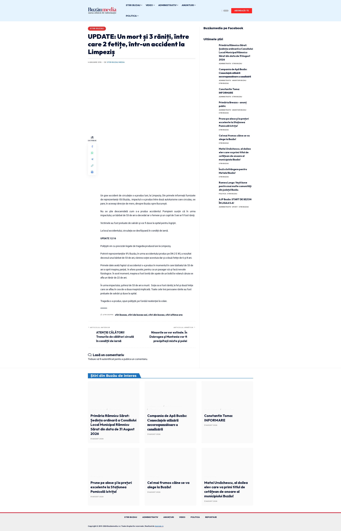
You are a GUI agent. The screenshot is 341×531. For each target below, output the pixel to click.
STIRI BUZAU (97, 28)
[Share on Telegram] (92, 159)
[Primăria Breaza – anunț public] (210, 106)
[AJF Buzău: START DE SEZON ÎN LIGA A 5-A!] (210, 203)
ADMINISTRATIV (225, 63)
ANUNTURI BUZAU (239, 80)
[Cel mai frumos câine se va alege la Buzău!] (210, 139)
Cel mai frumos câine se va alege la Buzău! (168, 484)
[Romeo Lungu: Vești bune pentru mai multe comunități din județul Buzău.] (210, 186)
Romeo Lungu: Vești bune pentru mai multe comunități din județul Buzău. (235, 186)
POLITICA (222, 194)
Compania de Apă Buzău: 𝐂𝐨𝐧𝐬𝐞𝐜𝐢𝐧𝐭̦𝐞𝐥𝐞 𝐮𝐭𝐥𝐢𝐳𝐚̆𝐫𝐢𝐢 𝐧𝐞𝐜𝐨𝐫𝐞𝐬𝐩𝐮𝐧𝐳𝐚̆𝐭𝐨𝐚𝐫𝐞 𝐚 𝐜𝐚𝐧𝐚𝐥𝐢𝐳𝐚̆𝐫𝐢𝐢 (235, 73)
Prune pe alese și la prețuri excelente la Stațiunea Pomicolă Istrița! (234, 122)
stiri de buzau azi (137, 314)
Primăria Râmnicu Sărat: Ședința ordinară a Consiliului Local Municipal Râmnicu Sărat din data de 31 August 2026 (236, 52)
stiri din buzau (156, 314)
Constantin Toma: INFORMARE (218, 417)
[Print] (92, 172)
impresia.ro (159, 526)
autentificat (108, 359)
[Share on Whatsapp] (92, 153)
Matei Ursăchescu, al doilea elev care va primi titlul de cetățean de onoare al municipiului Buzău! (226, 489)
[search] (218, 10)
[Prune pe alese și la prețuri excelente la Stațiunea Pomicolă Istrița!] (210, 122)
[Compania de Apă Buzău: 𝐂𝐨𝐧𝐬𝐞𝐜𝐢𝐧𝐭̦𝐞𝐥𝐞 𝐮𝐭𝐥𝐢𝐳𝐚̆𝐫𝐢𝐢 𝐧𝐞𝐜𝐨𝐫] (210, 72)
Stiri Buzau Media (116, 62)
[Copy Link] (92, 165)
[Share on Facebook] (92, 146)
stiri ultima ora (174, 314)
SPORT (235, 207)
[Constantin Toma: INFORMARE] (210, 92)
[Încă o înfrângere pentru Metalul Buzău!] (210, 172)
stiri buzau (121, 314)
